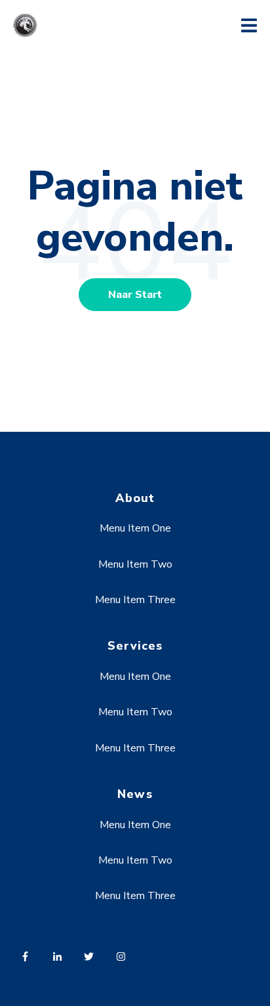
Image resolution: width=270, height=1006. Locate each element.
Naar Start (135, 294)
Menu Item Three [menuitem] (135, 600)
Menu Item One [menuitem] (135, 528)
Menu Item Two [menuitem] (135, 564)
